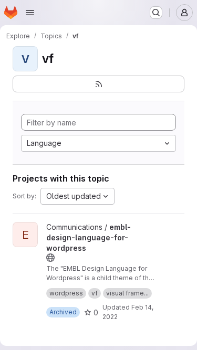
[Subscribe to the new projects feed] (98, 84)
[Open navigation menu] (30, 12)
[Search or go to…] (156, 12)
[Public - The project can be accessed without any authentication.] (50, 257)
